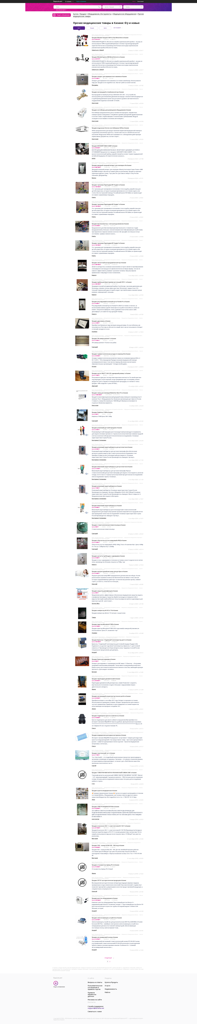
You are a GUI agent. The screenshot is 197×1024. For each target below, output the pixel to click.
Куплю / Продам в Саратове (97, 656)
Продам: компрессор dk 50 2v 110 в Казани (105, 610)
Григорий (95, 347)
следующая (108, 958)
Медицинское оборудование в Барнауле (132, 750)
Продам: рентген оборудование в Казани (105, 898)
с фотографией (117, 27)
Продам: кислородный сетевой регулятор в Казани (108, 92)
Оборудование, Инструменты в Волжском (114, 34)
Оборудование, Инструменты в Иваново (113, 877)
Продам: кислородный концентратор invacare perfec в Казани (111, 696)
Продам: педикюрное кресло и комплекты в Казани (108, 716)
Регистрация (141, 1)
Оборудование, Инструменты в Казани (112, 181)
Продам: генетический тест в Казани (103, 753)
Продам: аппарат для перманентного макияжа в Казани (109, 76)
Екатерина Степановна (99, 440)
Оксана (94, 366)
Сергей (94, 765)
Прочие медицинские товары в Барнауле (100, 751)
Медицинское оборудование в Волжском (133, 34)
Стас (93, 784)
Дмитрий (95, 386)
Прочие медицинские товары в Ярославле (100, 336)
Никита (94, 314)
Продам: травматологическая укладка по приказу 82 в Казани (111, 354)
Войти (134, 1)
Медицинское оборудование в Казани (130, 181)
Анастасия (95, 103)
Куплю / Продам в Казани (97, 181)
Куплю (105, 28)
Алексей (94, 891)
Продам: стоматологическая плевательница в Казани (109, 525)
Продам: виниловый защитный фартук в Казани (107, 505)
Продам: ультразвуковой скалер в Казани (105, 937)
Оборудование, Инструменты (99, 14)
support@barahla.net (96, 1008)
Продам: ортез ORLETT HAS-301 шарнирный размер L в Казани (111, 373)
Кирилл (94, 275)
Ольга (94, 728)
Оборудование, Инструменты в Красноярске (115, 162)
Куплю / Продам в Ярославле (98, 335)
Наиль (94, 197)
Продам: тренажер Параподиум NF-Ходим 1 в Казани (108, 204)
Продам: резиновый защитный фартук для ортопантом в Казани (112, 447)
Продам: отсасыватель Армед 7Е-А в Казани (105, 865)
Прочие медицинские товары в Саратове (100, 657)
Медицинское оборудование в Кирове (130, 54)
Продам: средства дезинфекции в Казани (105, 591)
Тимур (94, 617)
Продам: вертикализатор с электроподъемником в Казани (110, 224)
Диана (94, 709)
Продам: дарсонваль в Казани (101, 321)
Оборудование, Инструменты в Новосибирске (116, 823)
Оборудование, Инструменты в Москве (112, 73)
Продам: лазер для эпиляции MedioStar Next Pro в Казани (110, 393)
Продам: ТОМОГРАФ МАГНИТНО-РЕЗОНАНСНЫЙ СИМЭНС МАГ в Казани (114, 772)
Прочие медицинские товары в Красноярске (108, 163)
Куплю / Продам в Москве (97, 73)
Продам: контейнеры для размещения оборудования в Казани (111, 110)
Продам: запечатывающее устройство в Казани (107, 918)
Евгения (94, 672)
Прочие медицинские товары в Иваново (100, 878)
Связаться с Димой (98, 50)
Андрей (94, 652)
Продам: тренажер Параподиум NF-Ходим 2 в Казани (108, 185)
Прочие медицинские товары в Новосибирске (109, 824)
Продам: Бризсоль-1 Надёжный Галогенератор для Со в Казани (111, 640)
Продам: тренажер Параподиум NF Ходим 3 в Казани (108, 243)
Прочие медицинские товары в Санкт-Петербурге (111, 713)
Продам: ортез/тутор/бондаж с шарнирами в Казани (108, 556)
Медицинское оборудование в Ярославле (133, 335)
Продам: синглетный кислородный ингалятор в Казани (109, 263)
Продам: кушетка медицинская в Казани (104, 790)
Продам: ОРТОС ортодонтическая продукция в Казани (109, 880)
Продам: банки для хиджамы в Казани (103, 659)
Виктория (95, 838)
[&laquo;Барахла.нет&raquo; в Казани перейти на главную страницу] (57, 1)
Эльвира (94, 633)
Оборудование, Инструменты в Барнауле (113, 750)
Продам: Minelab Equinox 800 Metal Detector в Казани (108, 57)
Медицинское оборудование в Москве (130, 73)
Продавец (95, 85)
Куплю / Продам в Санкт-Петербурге (99, 712)
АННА (93, 158)
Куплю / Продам (79, 14)
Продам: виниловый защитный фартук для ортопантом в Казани (112, 467)
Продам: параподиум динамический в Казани (106, 679)
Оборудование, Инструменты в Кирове (112, 54)
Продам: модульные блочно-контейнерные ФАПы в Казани (110, 128)
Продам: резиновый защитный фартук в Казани (107, 486)
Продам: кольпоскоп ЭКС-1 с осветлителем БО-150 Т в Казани (111, 826)
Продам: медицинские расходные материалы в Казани (109, 735)
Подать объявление (81, 1)
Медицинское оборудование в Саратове (131, 656)
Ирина (94, 689)
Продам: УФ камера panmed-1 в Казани (104, 338)
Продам (92, 28)
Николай (94, 584)
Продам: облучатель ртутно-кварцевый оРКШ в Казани (109, 540)
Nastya (94, 178)
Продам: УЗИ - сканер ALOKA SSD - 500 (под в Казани (108, 845)
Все (79, 28)
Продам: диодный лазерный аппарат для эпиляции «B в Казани (111, 165)
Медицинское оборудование (124, 14)
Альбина (94, 331)
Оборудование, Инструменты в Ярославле (114, 335)
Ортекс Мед (95, 603)
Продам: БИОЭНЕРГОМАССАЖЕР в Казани (104, 146)
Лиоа (93, 799)
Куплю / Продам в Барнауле (97, 750)
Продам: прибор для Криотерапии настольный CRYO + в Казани (112, 282)
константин (95, 819)
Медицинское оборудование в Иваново (131, 877)
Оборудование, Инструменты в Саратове (113, 656)
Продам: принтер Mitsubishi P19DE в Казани (105, 624)
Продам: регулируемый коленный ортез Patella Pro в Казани (111, 301)
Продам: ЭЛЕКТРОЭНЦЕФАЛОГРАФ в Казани (105, 806)
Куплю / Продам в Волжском (98, 34)
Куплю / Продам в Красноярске (98, 162)
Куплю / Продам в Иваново (97, 877)
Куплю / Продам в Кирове (97, 54)
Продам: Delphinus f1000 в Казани (102, 412)
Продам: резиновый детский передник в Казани (107, 428)
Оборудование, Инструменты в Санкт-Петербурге (118, 712)
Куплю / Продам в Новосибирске (99, 823)
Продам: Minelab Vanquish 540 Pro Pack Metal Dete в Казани (110, 37)
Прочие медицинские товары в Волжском (100, 35)
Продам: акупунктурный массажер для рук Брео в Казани (110, 571)
